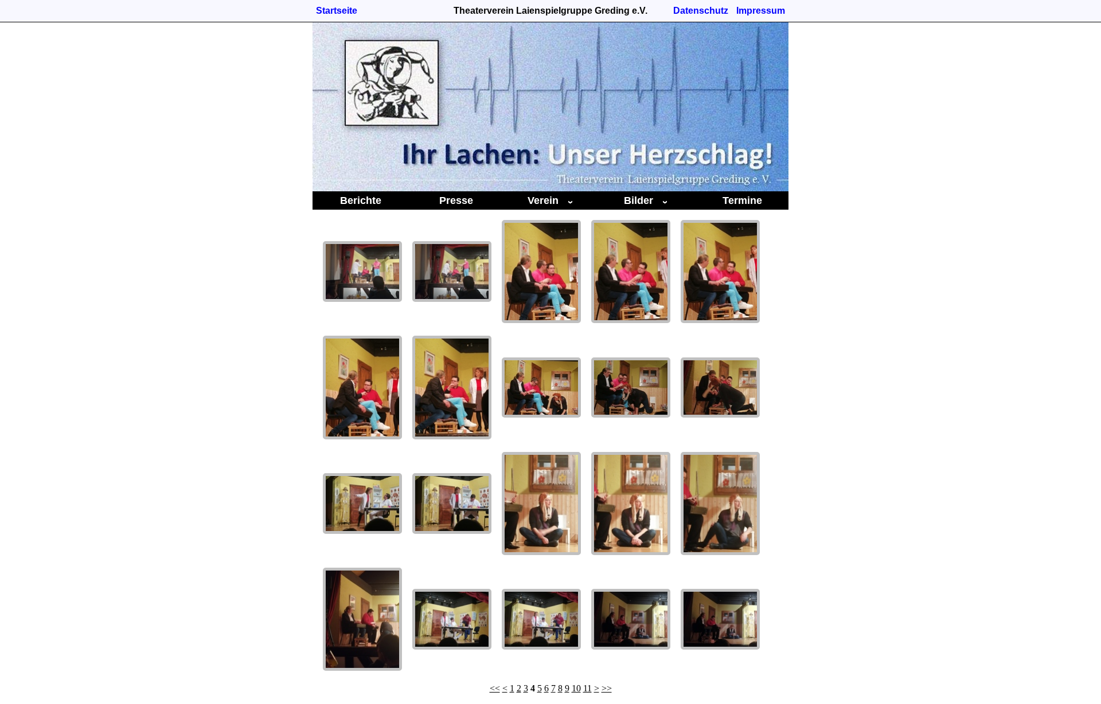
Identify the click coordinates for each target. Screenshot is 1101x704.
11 (587, 688)
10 (576, 688)
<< (495, 688)
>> (607, 688)
